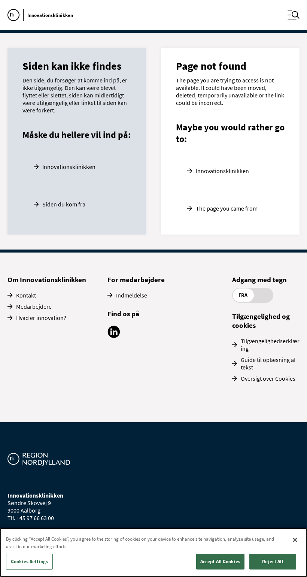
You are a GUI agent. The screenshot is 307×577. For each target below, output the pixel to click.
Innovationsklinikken (68, 166)
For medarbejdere (136, 279)
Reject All (272, 561)
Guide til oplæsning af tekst (268, 363)
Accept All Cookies (220, 561)
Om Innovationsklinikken (46, 279)
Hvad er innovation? (41, 317)
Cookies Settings (29, 561)
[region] (153, 552)
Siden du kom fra (63, 204)
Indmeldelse (131, 295)
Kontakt (26, 295)
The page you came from (227, 208)
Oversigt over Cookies (268, 378)
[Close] (295, 540)
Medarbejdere (34, 306)
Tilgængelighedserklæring (270, 344)
